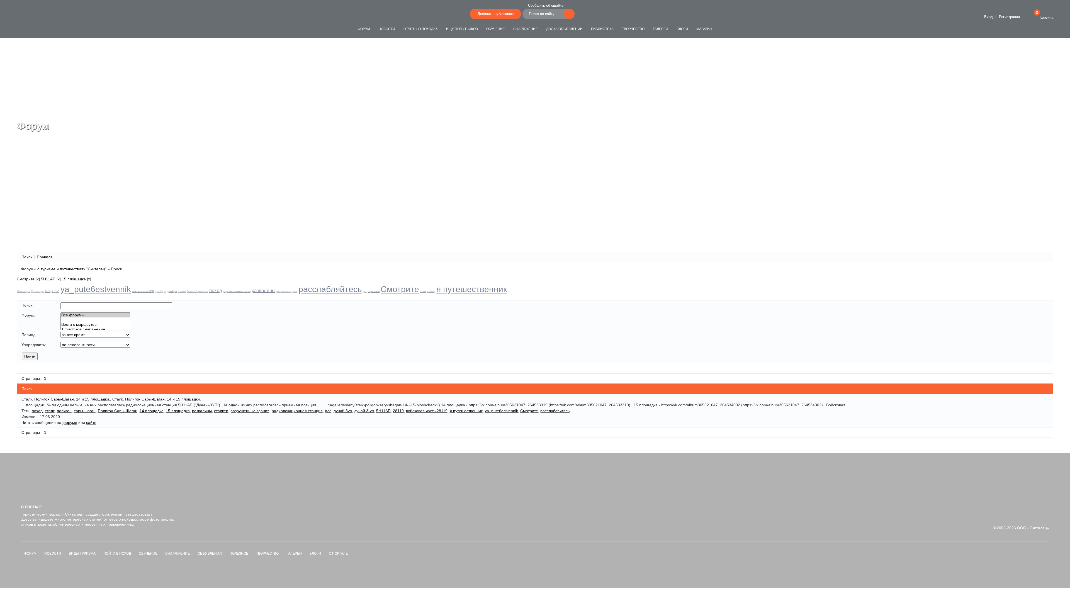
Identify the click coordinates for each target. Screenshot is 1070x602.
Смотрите (26, 279)
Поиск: (27, 305)
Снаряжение (525, 29)
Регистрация (1009, 17)
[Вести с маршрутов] (95, 324)
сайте (91, 422)
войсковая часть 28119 (143, 291)
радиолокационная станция (237, 291)
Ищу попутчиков (462, 29)
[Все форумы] (95, 315)
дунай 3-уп (160, 291)
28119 (47, 291)
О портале (338, 553)
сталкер (431, 291)
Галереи (660, 29)
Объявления (210, 553)
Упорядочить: (33, 345)
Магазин (704, 29)
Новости (386, 29)
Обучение (495, 29)
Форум (364, 29)
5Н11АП (48, 279)
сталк (423, 291)
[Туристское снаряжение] (95, 329)
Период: (29, 334)
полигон (182, 291)
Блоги (682, 29)
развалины (263, 290)
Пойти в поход (117, 553)
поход (215, 290)
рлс (365, 291)
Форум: (28, 315)
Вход (988, 17)
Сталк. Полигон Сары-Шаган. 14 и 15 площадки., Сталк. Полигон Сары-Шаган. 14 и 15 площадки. (111, 399)
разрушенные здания (286, 291)
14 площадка (23, 291)
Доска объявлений (564, 29)
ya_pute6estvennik (95, 289)
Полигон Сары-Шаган (197, 291)
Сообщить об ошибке (545, 6)
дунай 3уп (172, 291)
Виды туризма (82, 553)
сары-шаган (374, 291)
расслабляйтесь (330, 289)
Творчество (633, 29)
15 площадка (74, 279)
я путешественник (471, 289)
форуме (69, 422)
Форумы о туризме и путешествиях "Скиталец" (63, 269)
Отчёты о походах (420, 29)
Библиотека (602, 29)
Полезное (239, 553)
